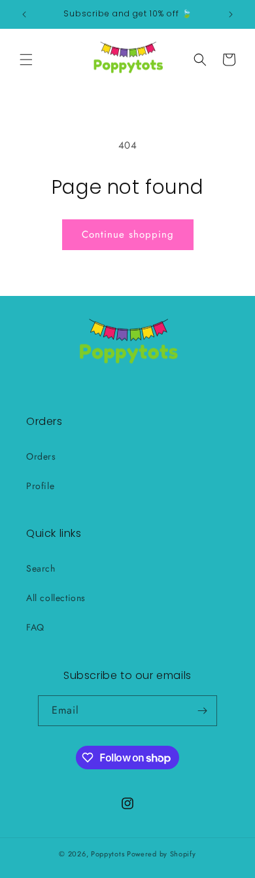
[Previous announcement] (24, 14)
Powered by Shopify (161, 854)
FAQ (35, 627)
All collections (56, 597)
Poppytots (107, 854)
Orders (41, 456)
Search (41, 568)
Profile (40, 485)
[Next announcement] (230, 14)
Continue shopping (128, 234)
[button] (26, 59)
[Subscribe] (202, 710)
